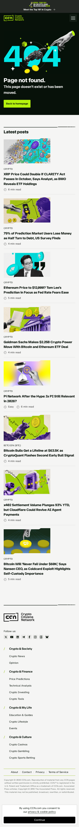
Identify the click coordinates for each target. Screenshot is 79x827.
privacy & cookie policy (42, 811)
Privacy (40, 772)
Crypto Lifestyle (18, 721)
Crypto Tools (16, 698)
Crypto (8, 169)
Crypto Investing (19, 692)
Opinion (13, 662)
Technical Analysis (20, 685)
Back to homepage (17, 103)
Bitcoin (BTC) (12, 445)
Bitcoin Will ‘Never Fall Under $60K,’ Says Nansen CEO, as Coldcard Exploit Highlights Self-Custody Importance (37, 569)
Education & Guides (21, 715)
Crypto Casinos (18, 744)
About (14, 772)
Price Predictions (19, 679)
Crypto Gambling (19, 751)
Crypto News (17, 656)
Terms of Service (58, 772)
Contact (27, 772)
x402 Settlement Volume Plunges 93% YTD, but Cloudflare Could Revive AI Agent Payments (37, 510)
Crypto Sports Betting (22, 757)
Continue (39, 819)
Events (13, 728)
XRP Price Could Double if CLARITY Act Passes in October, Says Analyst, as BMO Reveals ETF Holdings (35, 179)
